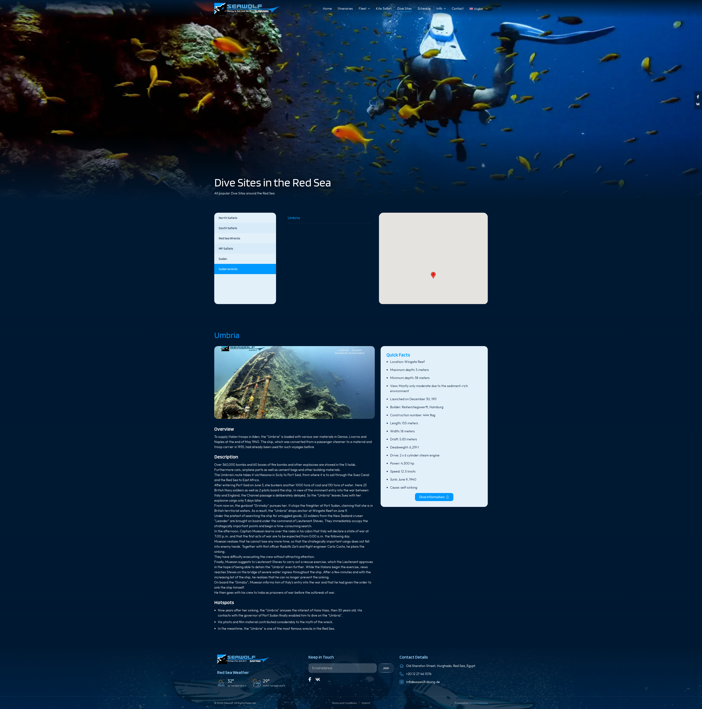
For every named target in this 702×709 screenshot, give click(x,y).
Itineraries (345, 8)
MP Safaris (226, 248)
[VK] (318, 679)
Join (386, 668)
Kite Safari (383, 8)
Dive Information (432, 497)
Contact (458, 8)
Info (439, 8)
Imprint (366, 703)
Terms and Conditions (344, 703)
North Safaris (228, 218)
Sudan (223, 259)
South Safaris (228, 228)
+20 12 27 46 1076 (418, 674)
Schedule (424, 8)
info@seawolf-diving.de (423, 682)
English (478, 9)
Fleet (362, 8)
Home (327, 8)
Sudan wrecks (228, 269)
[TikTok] (698, 104)
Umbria (294, 217)
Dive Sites (404, 8)
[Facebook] (698, 97)
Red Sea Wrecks (229, 238)
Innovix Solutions (478, 703)
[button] (433, 275)
